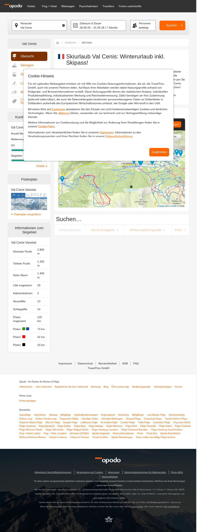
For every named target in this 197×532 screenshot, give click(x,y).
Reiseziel (26, 23)
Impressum (107, 132)
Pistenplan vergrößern (27, 214)
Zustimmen (58, 109)
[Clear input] (63, 25)
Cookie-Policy (46, 126)
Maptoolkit (164, 205)
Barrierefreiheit (107, 363)
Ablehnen (64, 113)
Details (40, 165)
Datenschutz (85, 363)
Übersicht (27, 56)
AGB (125, 363)
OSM (173, 205)
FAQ (136, 363)
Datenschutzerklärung (119, 136)
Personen (145, 23)
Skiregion (27, 65)
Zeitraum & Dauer (90, 23)
